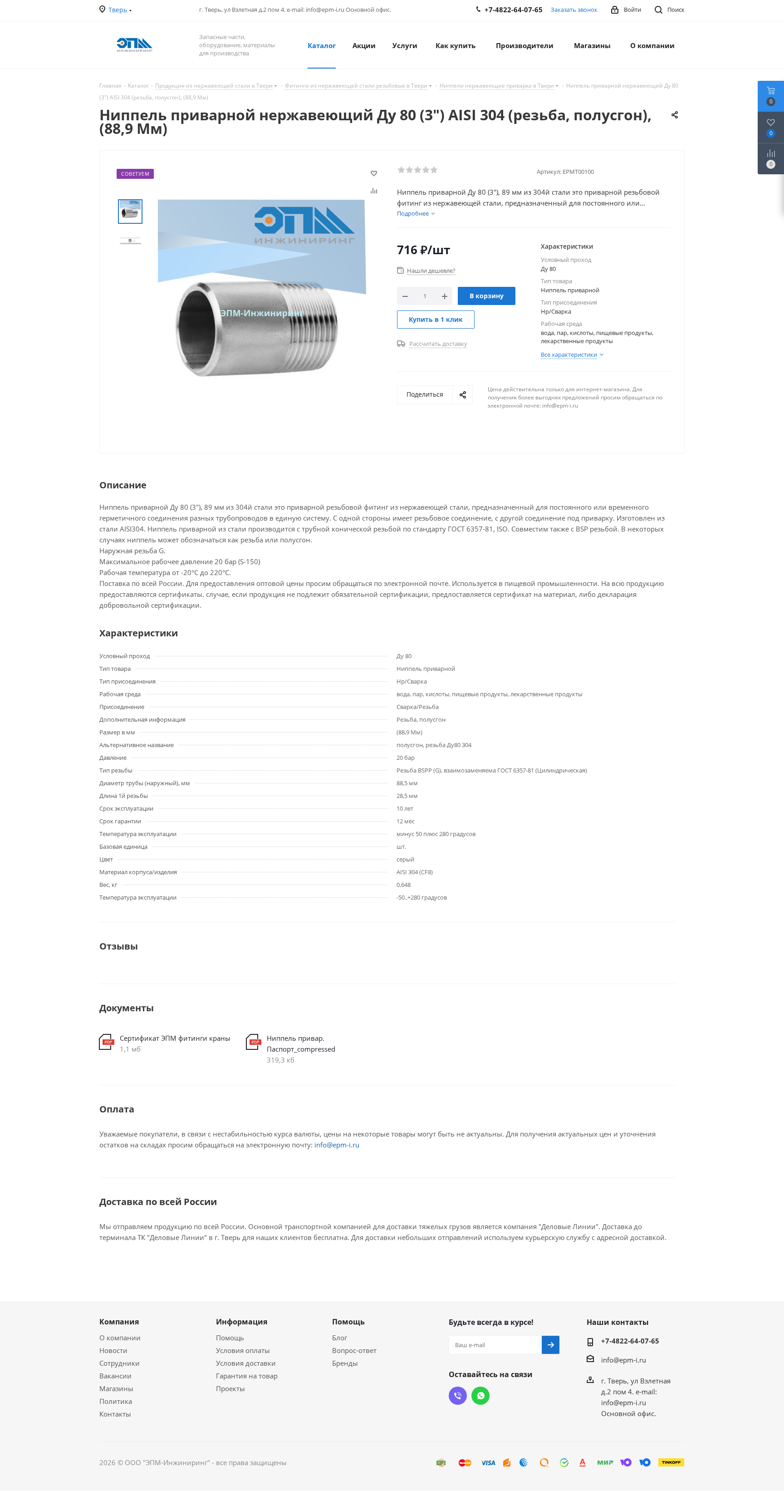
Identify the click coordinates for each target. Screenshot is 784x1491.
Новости (113, 1350)
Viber (458, 1396)
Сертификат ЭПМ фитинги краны (175, 1038)
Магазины (116, 1388)
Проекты (230, 1388)
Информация (241, 1322)
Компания (119, 1322)
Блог (339, 1337)
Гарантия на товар (247, 1375)
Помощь (230, 1337)
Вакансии (115, 1375)
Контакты (115, 1413)
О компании (120, 1337)
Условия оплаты (243, 1350)
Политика (115, 1401)
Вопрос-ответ (354, 1350)
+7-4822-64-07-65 (630, 1340)
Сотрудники (119, 1363)
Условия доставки (246, 1363)
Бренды (345, 1363)
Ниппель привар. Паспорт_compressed (301, 1043)
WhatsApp (480, 1396)
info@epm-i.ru (336, 1144)
